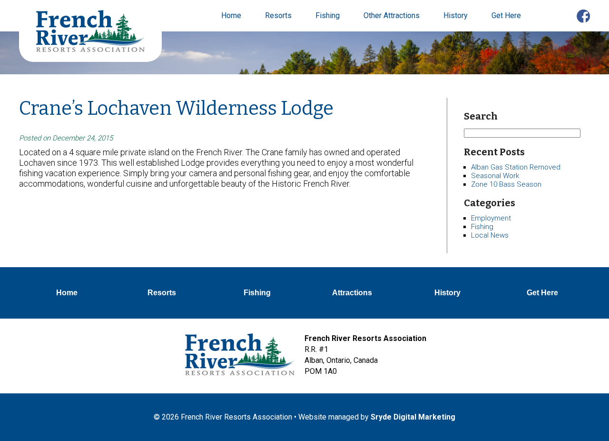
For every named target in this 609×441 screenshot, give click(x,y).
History (455, 15)
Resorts (278, 15)
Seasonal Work (495, 175)
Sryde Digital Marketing (413, 416)
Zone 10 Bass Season (506, 184)
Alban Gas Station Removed (515, 167)
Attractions (352, 293)
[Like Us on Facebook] (583, 17)
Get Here (506, 15)
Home (231, 15)
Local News (490, 235)
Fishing (327, 15)
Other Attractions (391, 15)
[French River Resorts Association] (90, 32)
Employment (491, 218)
